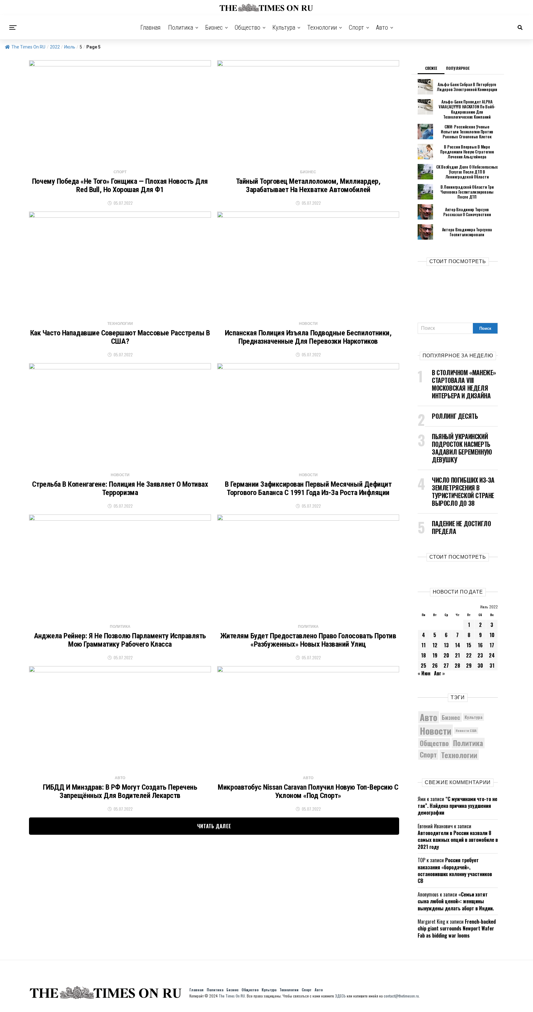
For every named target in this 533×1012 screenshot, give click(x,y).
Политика (180, 27)
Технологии (322, 27)
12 (434, 645)
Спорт (356, 27)
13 (446, 645)
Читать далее (214, 826)
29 (469, 665)
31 (492, 665)
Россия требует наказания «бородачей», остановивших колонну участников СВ (455, 870)
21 (457, 655)
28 (457, 665)
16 (480, 645)
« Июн (424, 673)
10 (492, 635)
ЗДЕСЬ (340, 995)
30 (480, 665)
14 (457, 645)
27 (446, 665)
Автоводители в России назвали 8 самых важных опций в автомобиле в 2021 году (458, 839)
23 (480, 655)
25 (423, 665)
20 (446, 655)
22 (469, 655)
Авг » (439, 673)
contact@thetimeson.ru (401, 995)
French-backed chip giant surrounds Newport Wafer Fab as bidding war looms (457, 928)
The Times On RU (28, 46)
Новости (435, 730)
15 (468, 645)
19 (434, 655)
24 (492, 655)
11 (423, 645)
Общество (247, 27)
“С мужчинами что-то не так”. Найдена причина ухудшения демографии (457, 806)
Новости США (466, 730)
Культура (283, 27)
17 (492, 645)
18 (423, 655)
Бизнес (214, 27)
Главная (150, 27)
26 (435, 665)
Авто (382, 27)
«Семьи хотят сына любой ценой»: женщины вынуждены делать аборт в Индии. (456, 901)
